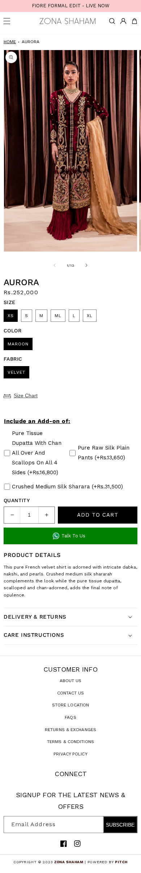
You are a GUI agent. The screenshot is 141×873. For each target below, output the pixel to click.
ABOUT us (71, 680)
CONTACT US (70, 693)
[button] (112, 21)
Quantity (17, 500)
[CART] (134, 21)
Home (10, 41)
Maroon (18, 344)
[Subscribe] (129, 824)
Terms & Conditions (70, 741)
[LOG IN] (123, 21)
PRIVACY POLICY (70, 754)
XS (11, 315)
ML (58, 315)
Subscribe (120, 825)
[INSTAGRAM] (77, 844)
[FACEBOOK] (63, 844)
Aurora (30, 41)
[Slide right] (86, 265)
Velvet (16, 372)
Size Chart (26, 395)
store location (70, 705)
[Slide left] (55, 265)
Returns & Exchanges (70, 729)
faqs (70, 717)
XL (90, 315)
